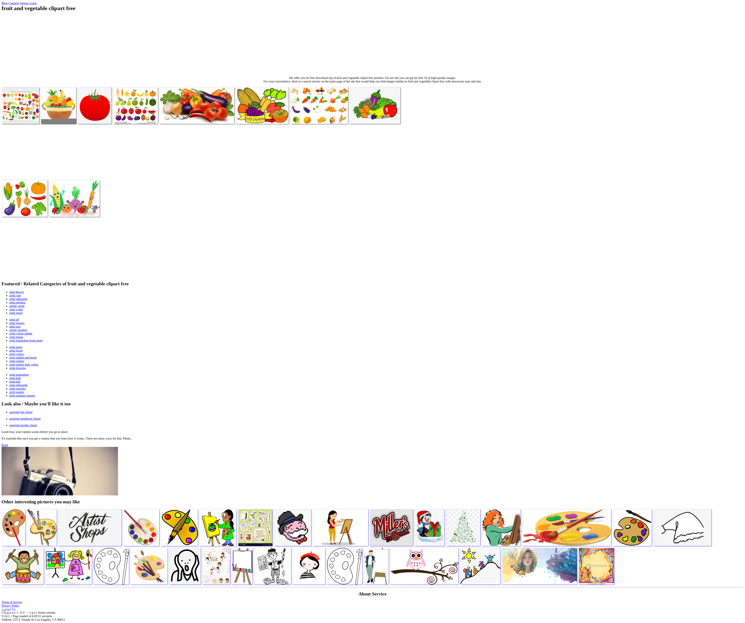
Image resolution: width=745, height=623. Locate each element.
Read (5, 445)
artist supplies (17, 388)
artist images (16, 323)
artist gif (14, 319)
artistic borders (18, 330)
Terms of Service (12, 602)
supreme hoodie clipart (23, 425)
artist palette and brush (23, 357)
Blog (5, 3)
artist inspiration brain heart (25, 340)
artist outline (16, 361)
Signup (24, 3)
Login (33, 3)
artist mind (15, 347)
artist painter (16, 392)
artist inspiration (19, 374)
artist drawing (17, 368)
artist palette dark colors (23, 364)
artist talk (14, 381)
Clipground (19, 611)
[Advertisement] (372, 44)
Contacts (13, 3)
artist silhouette (18, 299)
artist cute (15, 295)
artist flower (16, 292)
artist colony (16, 354)
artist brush (16, 350)
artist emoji (16, 313)
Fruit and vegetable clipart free (20, 118)
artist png (15, 326)
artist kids (15, 378)
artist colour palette (20, 333)
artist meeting (17, 302)
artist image (16, 337)
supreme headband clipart (25, 418)
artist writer (16, 309)
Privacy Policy (10, 605)
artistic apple (17, 306)
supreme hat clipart (20, 412)
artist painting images (22, 395)
